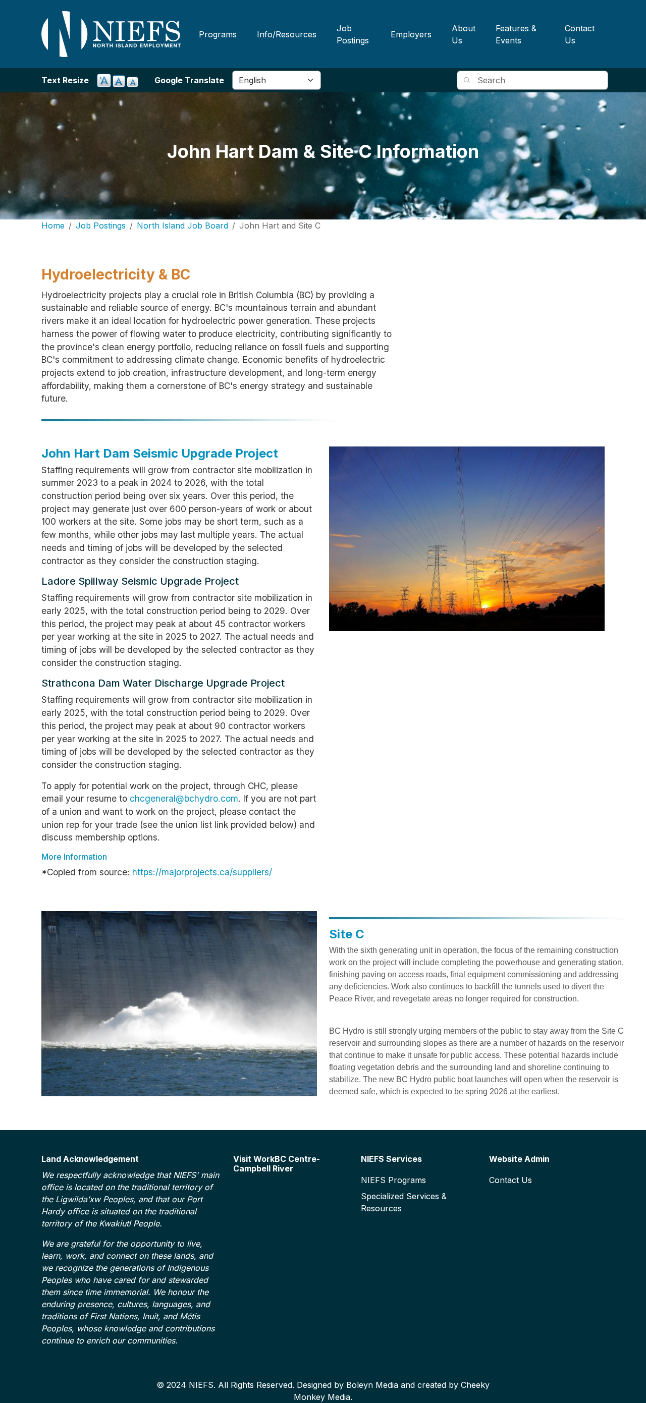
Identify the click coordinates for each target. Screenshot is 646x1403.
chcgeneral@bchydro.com (184, 798)
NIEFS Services (391, 1159)
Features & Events (516, 34)
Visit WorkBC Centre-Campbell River (276, 1163)
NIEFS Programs (393, 1180)
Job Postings (353, 34)
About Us (463, 34)
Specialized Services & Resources (404, 1202)
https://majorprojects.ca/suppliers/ (202, 872)
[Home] (111, 34)
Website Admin (519, 1159)
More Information (74, 857)
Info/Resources (286, 34)
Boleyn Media (372, 1385)
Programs (218, 34)
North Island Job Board (182, 225)
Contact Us (580, 34)
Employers (411, 34)
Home (53, 225)
